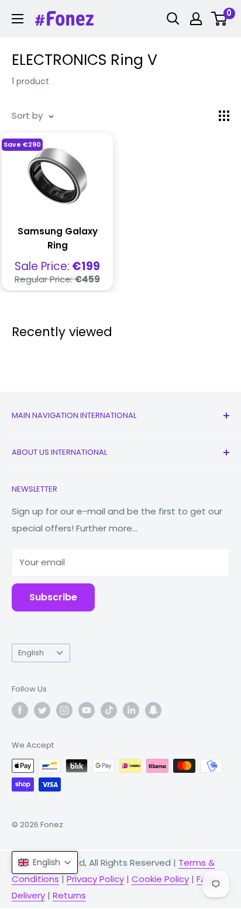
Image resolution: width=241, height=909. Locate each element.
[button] (44, 862)
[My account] (196, 18)
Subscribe (53, 597)
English (31, 653)
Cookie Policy (160, 879)
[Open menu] (17, 18)
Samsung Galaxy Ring (58, 238)
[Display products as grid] (224, 115)
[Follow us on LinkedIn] (131, 710)
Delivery (28, 895)
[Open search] (173, 18)
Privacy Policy (95, 879)
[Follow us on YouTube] (86, 710)
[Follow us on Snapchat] (153, 710)
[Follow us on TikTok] (109, 710)
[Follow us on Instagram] (64, 710)
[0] (219, 19)
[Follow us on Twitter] (42, 710)
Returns (69, 895)
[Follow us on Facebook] (20, 710)
